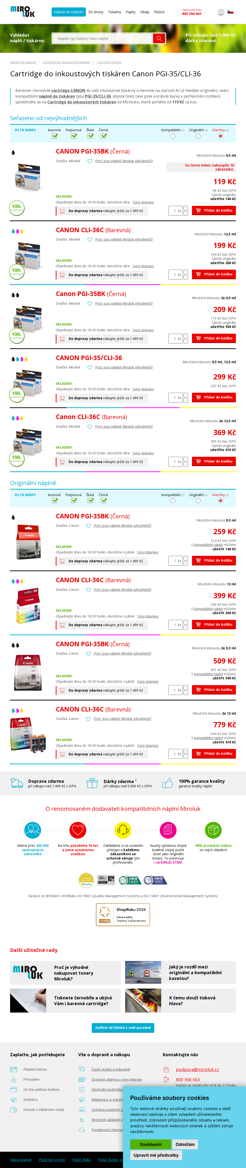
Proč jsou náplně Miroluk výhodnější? (124, 161)
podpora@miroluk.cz (197, 1069)
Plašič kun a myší (52, 1160)
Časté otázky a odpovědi (111, 1069)
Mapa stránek (20, 1160)
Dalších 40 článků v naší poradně (123, 1027)
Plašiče (159, 12)
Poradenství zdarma (107, 1129)
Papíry (130, 12)
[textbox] (103, 38)
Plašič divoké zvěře (113, 1160)
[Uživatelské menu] (221, 15)
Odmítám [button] (185, 1144)
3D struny (95, 12)
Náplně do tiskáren (68, 12)
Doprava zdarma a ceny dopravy (117, 1079)
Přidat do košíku (217, 210)
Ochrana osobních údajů (111, 1109)
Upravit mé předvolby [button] (156, 1155)
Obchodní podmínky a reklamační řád (120, 1089)
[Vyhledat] (159, 38)
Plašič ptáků (81, 1160)
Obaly (144, 12)
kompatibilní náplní (208, 544)
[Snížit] (186, 213)
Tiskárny (114, 12)
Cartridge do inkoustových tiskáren (66, 62)
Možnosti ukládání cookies (112, 1119)
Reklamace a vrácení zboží (112, 1099)
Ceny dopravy (143, 202)
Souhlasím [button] (151, 1144)
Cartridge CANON (109, 62)
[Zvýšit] (186, 208)
